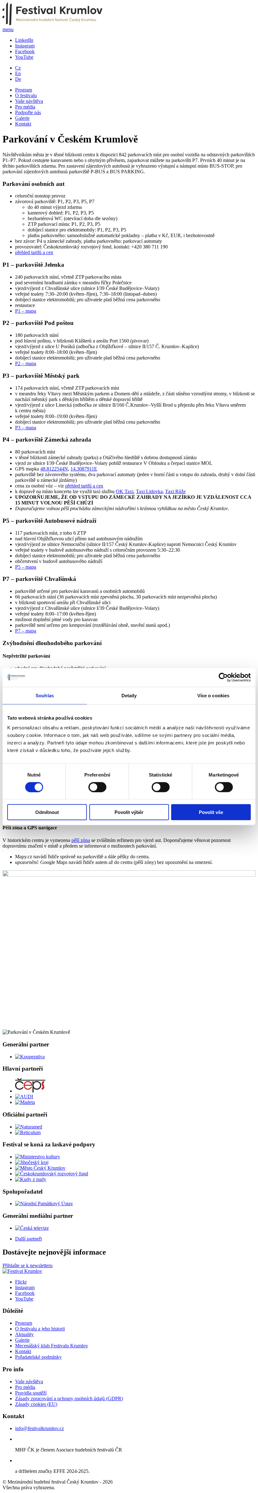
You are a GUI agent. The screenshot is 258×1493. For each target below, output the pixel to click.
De (18, 79)
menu (8, 29)
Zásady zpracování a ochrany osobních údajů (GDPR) (69, 1398)
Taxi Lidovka (149, 491)
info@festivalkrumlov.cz (39, 1428)
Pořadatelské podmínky (38, 1357)
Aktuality (24, 1334)
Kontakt (23, 123)
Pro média (25, 106)
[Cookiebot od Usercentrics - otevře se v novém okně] (223, 677)
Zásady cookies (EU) (36, 1404)
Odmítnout (47, 812)
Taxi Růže (175, 491)
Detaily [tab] (129, 695)
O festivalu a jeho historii (40, 1328)
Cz (18, 67)
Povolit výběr (129, 812)
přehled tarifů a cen (34, 252)
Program (23, 89)
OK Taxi (124, 491)
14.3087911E (83, 468)
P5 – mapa (25, 567)
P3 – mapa (25, 427)
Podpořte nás (28, 112)
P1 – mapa (25, 311)
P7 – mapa (25, 630)
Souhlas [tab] (45, 695)
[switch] (97, 787)
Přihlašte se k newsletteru (28, 1265)
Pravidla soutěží (31, 1393)
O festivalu (26, 95)
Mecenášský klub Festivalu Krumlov (51, 1345)
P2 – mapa (25, 363)
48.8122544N (54, 468)
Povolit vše (211, 812)
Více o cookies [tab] (213, 695)
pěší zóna (80, 840)
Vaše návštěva (29, 101)
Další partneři (28, 1238)
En (18, 73)
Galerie (22, 118)
